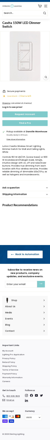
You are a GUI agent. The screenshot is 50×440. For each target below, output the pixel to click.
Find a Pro (25, 123)
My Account (7, 350)
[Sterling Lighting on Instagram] (26, 395)
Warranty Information (12, 377)
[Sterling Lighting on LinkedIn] (26, 400)
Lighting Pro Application (13, 354)
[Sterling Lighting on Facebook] (31, 395)
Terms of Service (10, 370)
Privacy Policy (8, 358)
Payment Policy (9, 373)
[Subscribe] (41, 284)
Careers (6, 381)
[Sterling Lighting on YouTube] (36, 395)
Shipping (6, 103)
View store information (16, 139)
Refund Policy (8, 362)
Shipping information (14, 194)
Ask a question (11, 187)
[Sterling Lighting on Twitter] (41, 395)
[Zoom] (45, 77)
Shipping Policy (9, 366)
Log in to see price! (12, 107)
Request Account (25, 114)
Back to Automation (27, 254)
